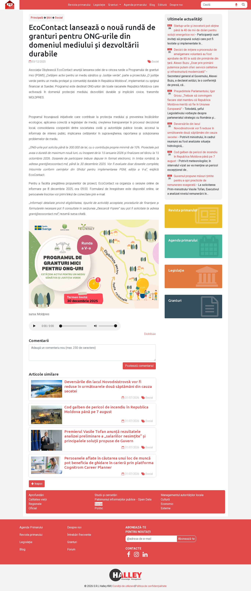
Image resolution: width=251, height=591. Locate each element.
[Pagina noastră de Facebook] (129, 554)
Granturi (72, 542)
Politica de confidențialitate (151, 586)
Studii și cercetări (106, 495)
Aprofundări (36, 495)
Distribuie (150, 334)
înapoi (38, 483)
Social (59, 17)
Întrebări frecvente (79, 534)
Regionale (35, 504)
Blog (152, 4)
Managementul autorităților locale (182, 495)
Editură (162, 4)
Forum (71, 549)
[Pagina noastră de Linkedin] (145, 554)
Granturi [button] (113, 4)
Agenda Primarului (31, 527)
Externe (166, 508)
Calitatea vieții (38, 499)
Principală (37, 17)
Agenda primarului (135, 4)
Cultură (165, 499)
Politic (99, 508)
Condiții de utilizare (124, 586)
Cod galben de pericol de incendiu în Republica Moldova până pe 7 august (192, 156)
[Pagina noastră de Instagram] (136, 554)
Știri (49, 17)
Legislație (99, 4)
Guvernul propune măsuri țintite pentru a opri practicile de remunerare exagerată (190, 180)
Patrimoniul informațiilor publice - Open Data (123, 499)
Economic (167, 504)
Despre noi (176, 4)
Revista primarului (79, 4)
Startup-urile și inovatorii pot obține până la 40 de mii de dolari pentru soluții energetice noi (193, 30)
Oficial (33, 508)
